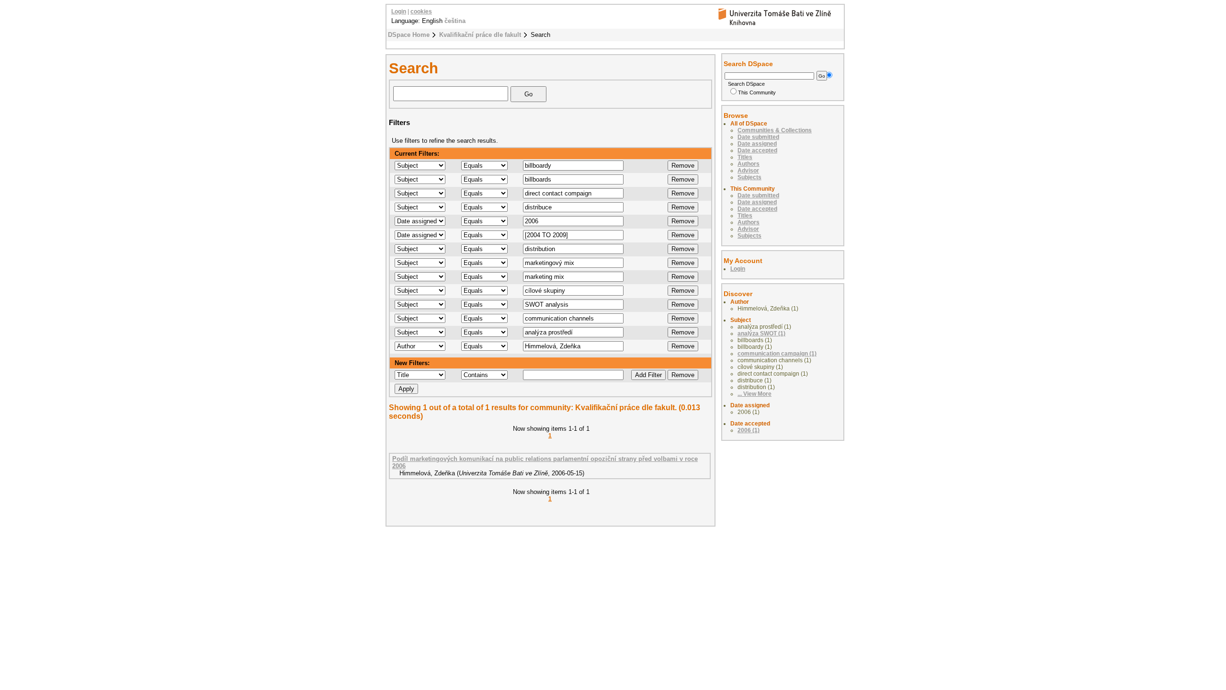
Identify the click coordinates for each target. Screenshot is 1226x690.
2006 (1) (749, 430)
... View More (755, 394)
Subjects (749, 177)
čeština (454, 20)
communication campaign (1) (777, 353)
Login (398, 11)
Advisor (748, 170)
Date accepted (757, 150)
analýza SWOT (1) (761, 333)
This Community (757, 92)
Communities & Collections (775, 130)
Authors (749, 164)
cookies (421, 11)
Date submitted (758, 137)
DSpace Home (409, 34)
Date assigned (757, 143)
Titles (745, 157)
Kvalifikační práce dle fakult (480, 34)
